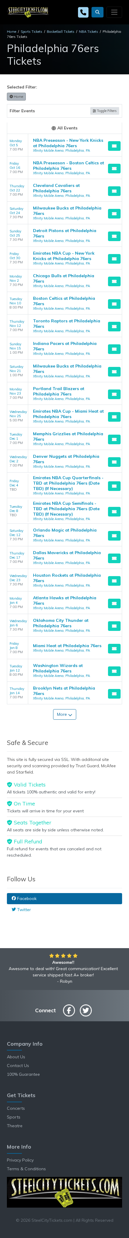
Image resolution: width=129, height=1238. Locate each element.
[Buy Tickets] (114, 146)
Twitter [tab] (23, 909)
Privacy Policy (20, 1160)
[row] (64, 145)
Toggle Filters (106, 111)
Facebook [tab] (26, 898)
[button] (98, 12)
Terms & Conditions (26, 1168)
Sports (13, 1117)
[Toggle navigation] (114, 12)
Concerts (16, 1108)
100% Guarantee (23, 1074)
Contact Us (18, 1065)
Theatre (14, 1125)
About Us (16, 1057)
